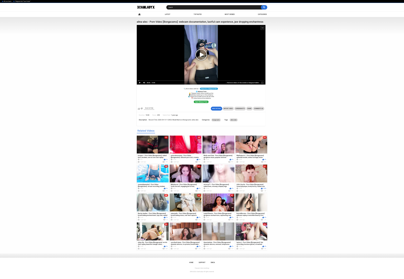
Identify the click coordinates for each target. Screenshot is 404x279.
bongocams (216, 120)
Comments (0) (258, 108)
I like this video (139, 109)
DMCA (213, 262)
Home (139, 14)
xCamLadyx (199, 271)
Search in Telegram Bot (209, 88)
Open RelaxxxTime (201, 102)
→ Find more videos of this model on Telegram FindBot (242, 82)
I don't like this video (142, 109)
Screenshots (240, 108)
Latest (167, 14)
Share (249, 108)
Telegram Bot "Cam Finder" (22, 1)
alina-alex (234, 120)
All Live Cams (7, 1)
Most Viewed (230, 14)
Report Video (228, 108)
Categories (262, 14)
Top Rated (198, 14)
